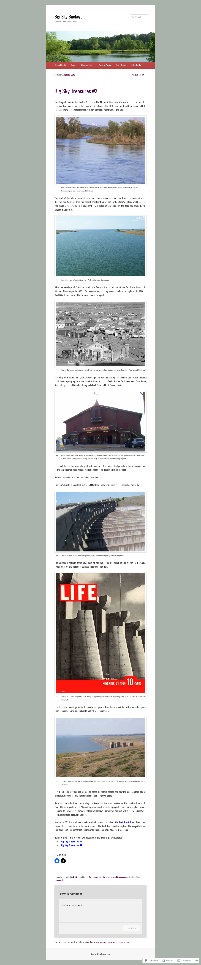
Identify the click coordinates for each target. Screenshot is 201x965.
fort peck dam (95, 877)
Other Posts (136, 65)
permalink (58, 879)
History (76, 877)
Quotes (73, 65)
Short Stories (121, 65)
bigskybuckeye (122, 877)
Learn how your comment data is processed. (110, 942)
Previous (133, 74)
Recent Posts (60, 65)
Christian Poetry (87, 65)
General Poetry (105, 65)
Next (143, 74)
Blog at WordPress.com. (100, 954)
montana (110, 877)
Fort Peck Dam (126, 822)
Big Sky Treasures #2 (71, 845)
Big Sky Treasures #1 (71, 841)
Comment (131, 928)
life (103, 877)
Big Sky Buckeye (68, 16)
